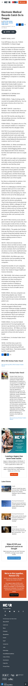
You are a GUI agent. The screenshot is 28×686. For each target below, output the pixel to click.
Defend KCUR (14, 595)
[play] (2, 684)
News (4, 628)
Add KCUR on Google (14, 558)
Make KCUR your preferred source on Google (14, 546)
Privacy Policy (6, 666)
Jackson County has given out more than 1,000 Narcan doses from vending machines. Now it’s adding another (19, 492)
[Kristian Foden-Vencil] (4, 374)
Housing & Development (18, 500)
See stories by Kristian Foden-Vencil (18, 418)
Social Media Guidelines (8, 653)
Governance (6, 660)
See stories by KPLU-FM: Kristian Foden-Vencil (12, 365)
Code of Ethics (6, 656)
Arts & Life (14, 526)
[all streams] (26, 684)
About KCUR (6, 621)
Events (4, 637)
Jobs (4, 647)
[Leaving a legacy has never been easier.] (14, 440)
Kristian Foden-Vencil (7, 23)
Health (13, 486)
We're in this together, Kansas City (14, 574)
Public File (5, 663)
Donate (23, 2)
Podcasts (5, 631)
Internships (5, 650)
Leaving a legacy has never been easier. (14, 457)
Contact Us (5, 644)
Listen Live (5, 625)
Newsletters (6, 634)
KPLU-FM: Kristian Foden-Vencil (6, 22)
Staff (4, 640)
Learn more (14, 474)
